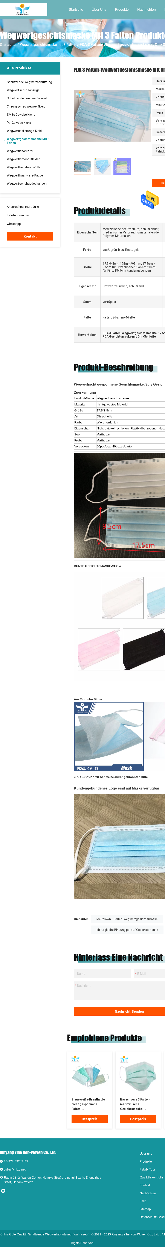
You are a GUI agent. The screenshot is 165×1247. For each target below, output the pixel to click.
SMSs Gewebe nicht (21, 114)
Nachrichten (146, 9)
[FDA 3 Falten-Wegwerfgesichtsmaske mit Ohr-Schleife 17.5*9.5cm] (89, 1074)
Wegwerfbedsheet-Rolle (23, 167)
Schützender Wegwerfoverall (27, 98)
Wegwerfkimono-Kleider (23, 159)
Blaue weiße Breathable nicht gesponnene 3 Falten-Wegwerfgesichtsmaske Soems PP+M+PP (89, 1104)
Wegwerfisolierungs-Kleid (24, 131)
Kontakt (30, 236)
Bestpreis (90, 1119)
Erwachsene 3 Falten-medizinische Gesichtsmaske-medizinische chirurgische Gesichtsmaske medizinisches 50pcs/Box (135, 1104)
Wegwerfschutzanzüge (23, 90)
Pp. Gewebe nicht (19, 122)
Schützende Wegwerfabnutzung (29, 82)
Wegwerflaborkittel (20, 151)
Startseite (76, 9)
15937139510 (40, 215)
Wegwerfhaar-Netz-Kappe (25, 175)
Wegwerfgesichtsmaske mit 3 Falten (48, 45)
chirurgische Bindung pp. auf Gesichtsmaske (127, 930)
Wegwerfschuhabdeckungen (27, 183)
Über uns (99, 9)
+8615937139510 (35, 224)
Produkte (122, 9)
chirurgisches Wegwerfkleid (26, 106)
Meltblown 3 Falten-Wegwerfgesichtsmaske (127, 919)
